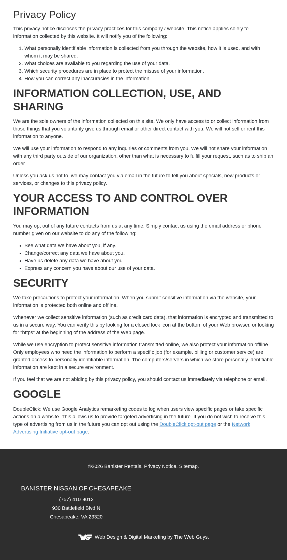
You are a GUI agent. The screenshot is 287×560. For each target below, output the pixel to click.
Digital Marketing (147, 537)
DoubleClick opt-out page (187, 424)
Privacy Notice (160, 466)
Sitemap (188, 466)
